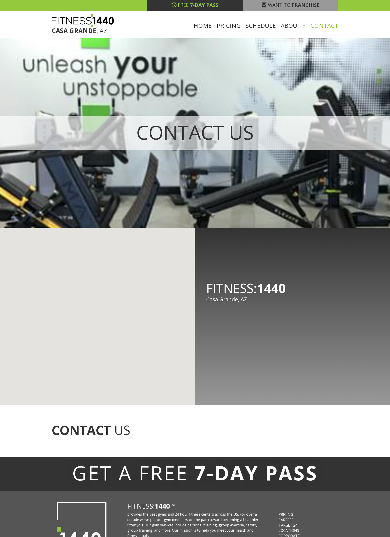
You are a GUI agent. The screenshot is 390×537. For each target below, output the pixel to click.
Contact (324, 26)
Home (203, 26)
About (291, 26)
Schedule (261, 26)
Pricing (229, 26)
